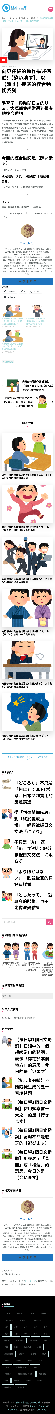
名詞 (39, 1347)
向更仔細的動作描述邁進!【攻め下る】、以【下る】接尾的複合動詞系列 (27, 476)
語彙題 (16, 1380)
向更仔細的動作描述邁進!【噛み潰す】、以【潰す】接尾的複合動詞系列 (37, 321)
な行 (45, 1327)
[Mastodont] (35, 281)
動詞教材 (27, 1347)
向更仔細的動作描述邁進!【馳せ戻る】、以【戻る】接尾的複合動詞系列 (27, 581)
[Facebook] (27, 281)
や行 (26, 1334)
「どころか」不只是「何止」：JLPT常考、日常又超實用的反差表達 (33, 792)
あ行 (6, 1327)
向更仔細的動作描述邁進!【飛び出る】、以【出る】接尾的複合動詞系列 (27, 685)
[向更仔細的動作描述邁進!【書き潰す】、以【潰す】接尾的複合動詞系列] (12, 311)
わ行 (45, 1334)
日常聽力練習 (21, 1367)
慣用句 (33, 1354)
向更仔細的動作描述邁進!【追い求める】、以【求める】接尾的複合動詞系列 (25, 737)
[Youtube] (20, 281)
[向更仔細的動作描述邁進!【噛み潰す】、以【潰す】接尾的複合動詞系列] (37, 311)
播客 (44, 1354)
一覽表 (6, 1340)
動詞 (16, 1347)
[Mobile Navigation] (50, 9)
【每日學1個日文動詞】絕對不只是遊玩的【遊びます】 (33, 1136)
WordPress (13, 1409)
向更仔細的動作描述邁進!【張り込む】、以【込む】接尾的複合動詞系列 (31, 966)
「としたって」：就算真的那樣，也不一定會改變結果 (33, 901)
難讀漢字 (7, 1387)
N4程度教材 (8, 1320)
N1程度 (7, 1314)
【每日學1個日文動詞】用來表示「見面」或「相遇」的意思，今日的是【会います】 (33, 1164)
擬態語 (6, 1360)
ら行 (35, 1334)
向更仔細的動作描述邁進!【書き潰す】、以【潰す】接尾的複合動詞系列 (12, 321)
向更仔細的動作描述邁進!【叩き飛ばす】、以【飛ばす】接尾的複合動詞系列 (25, 633)
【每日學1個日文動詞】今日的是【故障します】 (11, 965)
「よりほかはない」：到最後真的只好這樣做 (33, 877)
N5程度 (22, 1320)
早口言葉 (7, 1374)
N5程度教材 (36, 1320)
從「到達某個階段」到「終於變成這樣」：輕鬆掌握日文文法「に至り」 (33, 821)
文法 (40, 1360)
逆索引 (39, 1380)
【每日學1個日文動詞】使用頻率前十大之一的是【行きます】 (33, 1111)
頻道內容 (21, 1387)
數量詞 (30, 1360)
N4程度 (43, 1314)
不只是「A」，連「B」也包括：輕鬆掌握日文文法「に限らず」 (33, 851)
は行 (6, 1334)
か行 (16, 1327)
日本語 (35, 1367)
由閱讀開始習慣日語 (25, 1374)
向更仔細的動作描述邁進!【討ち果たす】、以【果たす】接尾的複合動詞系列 (25, 529)
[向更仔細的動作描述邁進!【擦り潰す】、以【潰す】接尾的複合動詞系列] (12, 336)
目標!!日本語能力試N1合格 (27, 1402)
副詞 (45, 1340)
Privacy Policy (40, 1409)
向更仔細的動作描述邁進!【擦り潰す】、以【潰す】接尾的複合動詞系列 (12, 346)
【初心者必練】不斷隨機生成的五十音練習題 (32, 1086)
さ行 (26, 1327)
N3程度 (31, 1314)
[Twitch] (31, 281)
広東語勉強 (8, 1354)
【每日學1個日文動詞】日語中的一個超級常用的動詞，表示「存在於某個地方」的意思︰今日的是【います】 (33, 1055)
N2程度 (4, 66)
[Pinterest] (24, 281)
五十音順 (19, 1340)
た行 (35, 1327)
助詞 (6, 1347)
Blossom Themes (38, 1405)
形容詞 (21, 1354)
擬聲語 (18, 1360)
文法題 (6, 1367)
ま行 (16, 1334)
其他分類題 (33, 1340)
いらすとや (30, 1280)
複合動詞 (12, 66)
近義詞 (28, 1380)
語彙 (6, 1380)
